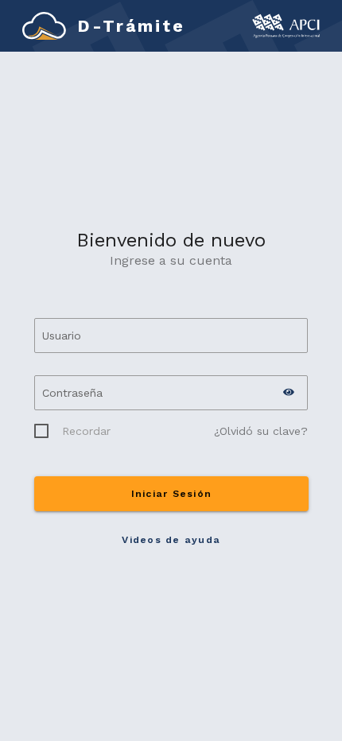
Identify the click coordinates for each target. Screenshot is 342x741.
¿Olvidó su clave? (261, 431)
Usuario (61, 335)
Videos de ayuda (171, 539)
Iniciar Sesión (171, 493)
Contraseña (72, 392)
